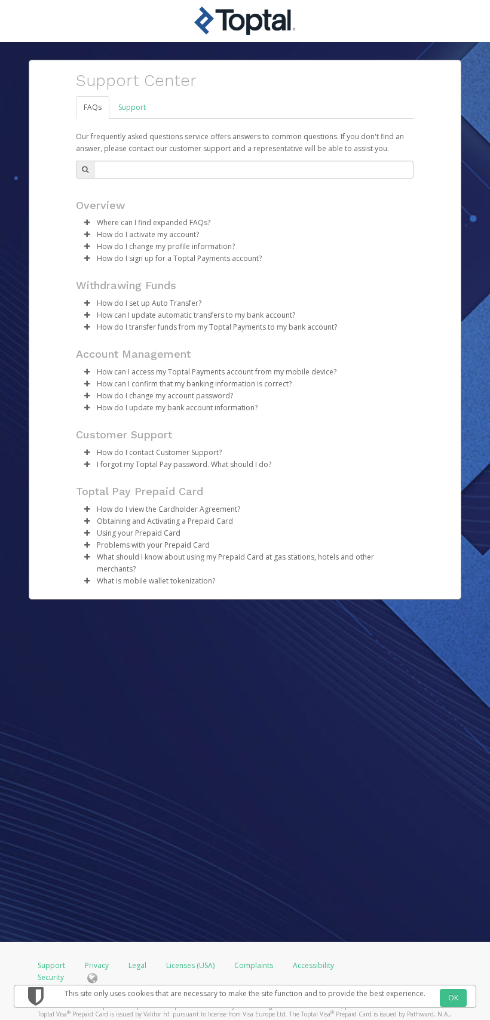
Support (132, 107)
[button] (86, 222)
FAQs (93, 107)
